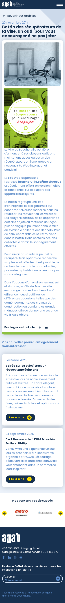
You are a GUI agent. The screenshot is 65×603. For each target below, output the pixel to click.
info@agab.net (30, 548)
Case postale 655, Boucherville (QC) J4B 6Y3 (30, 552)
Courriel (11, 577)
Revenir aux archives (21, 16)
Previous (4, 513)
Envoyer (58, 578)
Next (60, 513)
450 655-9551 (10, 548)
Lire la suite (16, 417)
